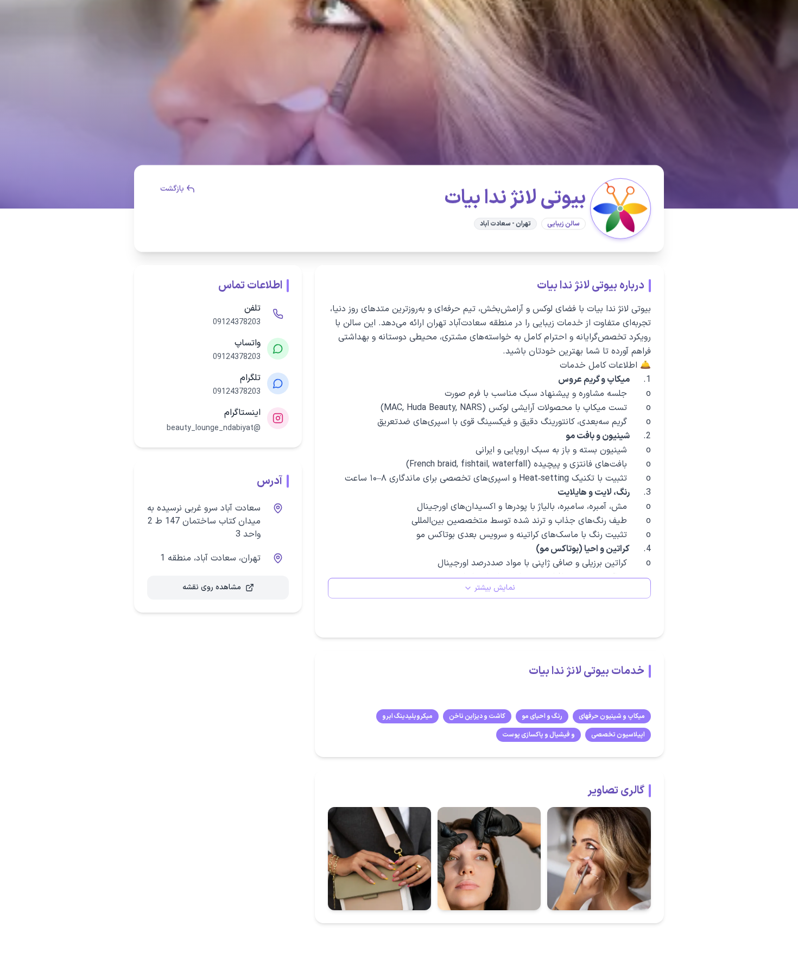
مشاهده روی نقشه (211, 587)
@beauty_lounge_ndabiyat (214, 428)
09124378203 (237, 322)
